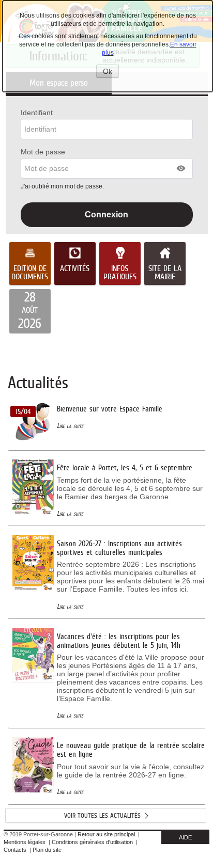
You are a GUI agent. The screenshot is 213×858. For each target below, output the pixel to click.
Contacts (15, 850)
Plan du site (47, 850)
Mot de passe (43, 152)
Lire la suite (70, 426)
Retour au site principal (106, 834)
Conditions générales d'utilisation (92, 842)
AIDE (185, 837)
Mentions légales (24, 842)
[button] (181, 168)
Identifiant (37, 112)
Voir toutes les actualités (102, 815)
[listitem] (30, 311)
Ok (111, 72)
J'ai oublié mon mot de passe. (63, 186)
